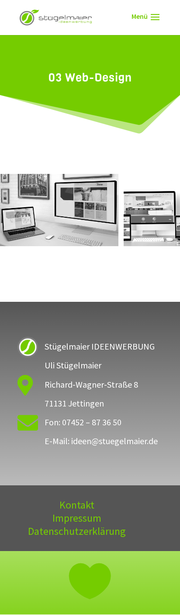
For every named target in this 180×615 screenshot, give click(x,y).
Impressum (76, 520)
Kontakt (76, 507)
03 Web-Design (90, 243)
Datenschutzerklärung (77, 533)
